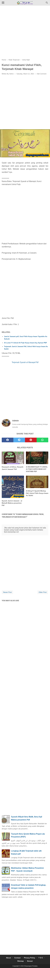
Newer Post (7, 592)
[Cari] (46, 3)
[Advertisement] (25, 34)
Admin (11, 74)
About (8, 958)
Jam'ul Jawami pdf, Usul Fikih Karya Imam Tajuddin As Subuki (25, 337)
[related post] (13, 458)
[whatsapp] (42, 440)
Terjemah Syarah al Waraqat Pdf (25, 362)
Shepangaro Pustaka (30, 966)
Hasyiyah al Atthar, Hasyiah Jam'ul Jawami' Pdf (12, 468)
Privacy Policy (29, 958)
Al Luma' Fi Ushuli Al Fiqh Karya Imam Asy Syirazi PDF (25, 343)
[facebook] (7, 440)
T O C (40, 958)
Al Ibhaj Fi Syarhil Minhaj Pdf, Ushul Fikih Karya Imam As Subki (37, 493)
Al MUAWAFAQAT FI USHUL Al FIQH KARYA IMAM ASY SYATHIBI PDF (37, 469)
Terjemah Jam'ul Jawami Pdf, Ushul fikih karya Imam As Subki (26, 347)
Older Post (43, 592)
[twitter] (19, 440)
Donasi (30, 961)
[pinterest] (31, 440)
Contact (17, 958)
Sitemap (20, 961)
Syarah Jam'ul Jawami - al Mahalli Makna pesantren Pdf (12, 503)
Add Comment (41, 74)
